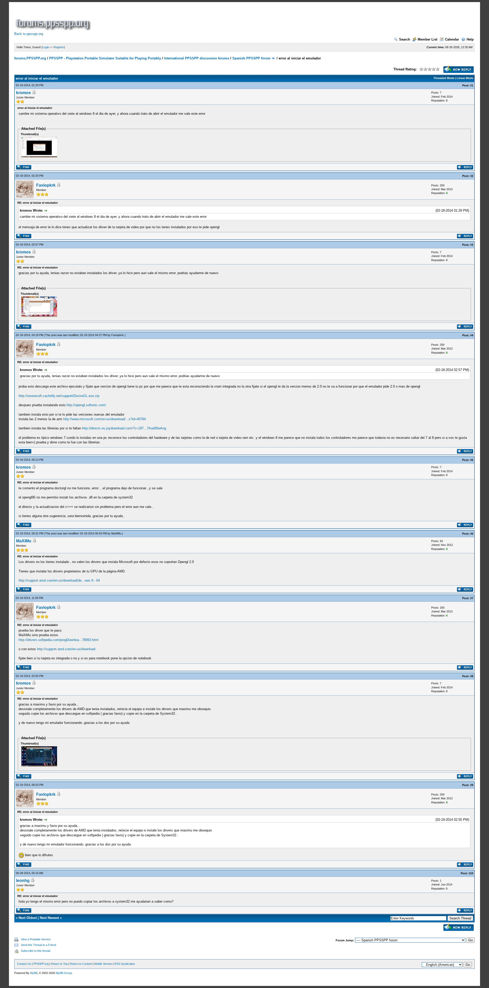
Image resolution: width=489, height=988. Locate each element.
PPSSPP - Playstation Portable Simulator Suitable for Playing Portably (105, 58)
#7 (471, 598)
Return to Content (81, 963)
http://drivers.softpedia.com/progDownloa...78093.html (58, 640)
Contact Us (24, 963)
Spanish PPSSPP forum (251, 58)
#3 (471, 244)
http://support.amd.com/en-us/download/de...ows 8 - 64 (59, 580)
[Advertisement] (184, 18)
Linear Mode (465, 78)
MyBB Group (64, 972)
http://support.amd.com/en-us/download (66, 649)
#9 (471, 785)
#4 (471, 335)
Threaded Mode (443, 78)
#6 (471, 533)
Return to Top (59, 963)
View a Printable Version (35, 939)
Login (46, 47)
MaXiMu (116, 533)
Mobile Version (103, 963)
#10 (471, 873)
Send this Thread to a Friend (38, 944)
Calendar (452, 39)
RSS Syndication (124, 963)
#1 (471, 85)
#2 (471, 175)
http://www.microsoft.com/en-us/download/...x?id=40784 (104, 419)
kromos (23, 93)
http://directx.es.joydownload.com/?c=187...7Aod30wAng (124, 428)
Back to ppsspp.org (28, 34)
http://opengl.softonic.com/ (86, 405)
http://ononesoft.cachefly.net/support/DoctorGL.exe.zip (59, 396)
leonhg (23, 880)
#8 (471, 676)
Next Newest (49, 918)
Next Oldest (28, 918)
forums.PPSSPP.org (30, 58)
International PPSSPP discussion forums (196, 58)
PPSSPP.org (41, 963)
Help (470, 39)
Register (58, 47)
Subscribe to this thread (35, 950)
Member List (427, 39)
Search (404, 39)
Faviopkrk (46, 185)
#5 (471, 459)
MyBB (33, 972)
